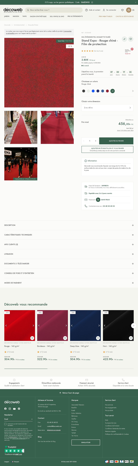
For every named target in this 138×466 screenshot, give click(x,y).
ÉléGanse (74, 416)
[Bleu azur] (93, 91)
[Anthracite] (84, 91)
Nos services (109, 405)
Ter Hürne (74, 436)
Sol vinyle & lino (57, 16)
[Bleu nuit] (98, 91)
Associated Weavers (77, 405)
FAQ (106, 420)
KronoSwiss (75, 424)
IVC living (74, 422)
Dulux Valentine (76, 413)
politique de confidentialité (18, 438)
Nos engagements (110, 408)
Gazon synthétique (38, 16)
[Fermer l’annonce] (135, 2)
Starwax (73, 430)
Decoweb (7, 25)
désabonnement (13, 437)
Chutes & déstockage (125, 16)
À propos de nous (110, 423)
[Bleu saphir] (102, 91)
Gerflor (73, 419)
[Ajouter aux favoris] (130, 39)
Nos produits (109, 410)
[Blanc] (88, 91)
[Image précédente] (6, 325)
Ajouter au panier (116, 141)
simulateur (85, 442)
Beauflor (74, 408)
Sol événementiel (19, 25)
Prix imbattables (105, 16)
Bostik (73, 410)
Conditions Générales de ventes (115, 428)
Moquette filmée (33, 25)
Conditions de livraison (112, 426)
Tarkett (73, 433)
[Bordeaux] (107, 91)
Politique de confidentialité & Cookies (117, 434)
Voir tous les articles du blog (46, 441)
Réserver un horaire (54, 430)
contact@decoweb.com (54, 426)
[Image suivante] (33, 325)
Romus (73, 427)
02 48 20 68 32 (52, 422)
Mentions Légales (110, 431)
